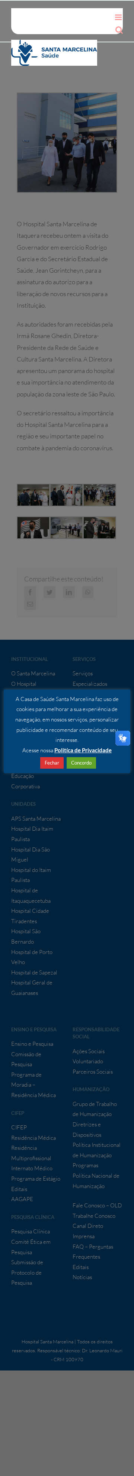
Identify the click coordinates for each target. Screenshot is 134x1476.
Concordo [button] (81, 763)
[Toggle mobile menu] (119, 17)
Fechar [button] (52, 763)
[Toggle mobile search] (119, 30)
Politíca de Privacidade (83, 750)
